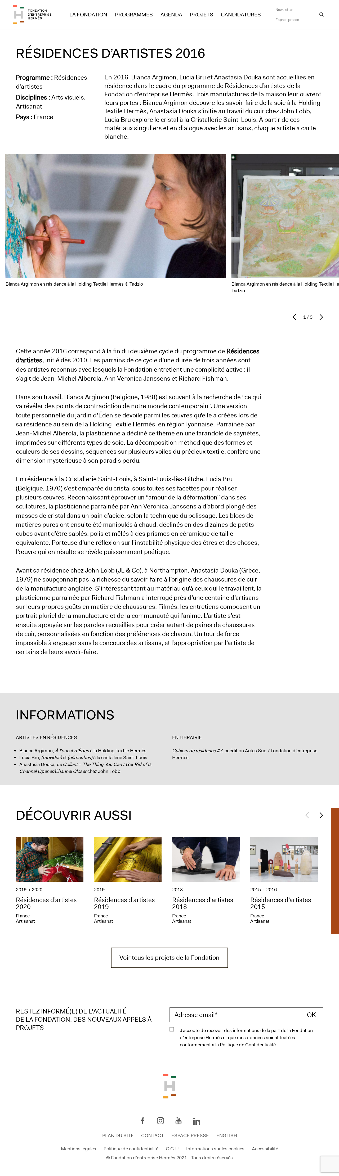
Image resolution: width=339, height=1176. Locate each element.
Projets (201, 14)
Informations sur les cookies (215, 1149)
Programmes (134, 14)
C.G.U (172, 1149)
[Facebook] (142, 1121)
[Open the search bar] (321, 14)
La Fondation (88, 14)
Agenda (171, 14)
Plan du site (118, 1135)
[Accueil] (18, 14)
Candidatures (241, 14)
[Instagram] (160, 1121)
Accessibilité (265, 1149)
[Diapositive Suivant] (320, 815)
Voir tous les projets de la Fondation (169, 957)
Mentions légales (78, 1149)
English (226, 1135)
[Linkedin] (196, 1122)
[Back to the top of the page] (169, 1085)
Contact (152, 1135)
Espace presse (287, 19)
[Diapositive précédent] (296, 317)
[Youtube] (178, 1121)
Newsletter (284, 9)
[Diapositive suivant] (320, 317)
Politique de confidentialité (131, 1149)
